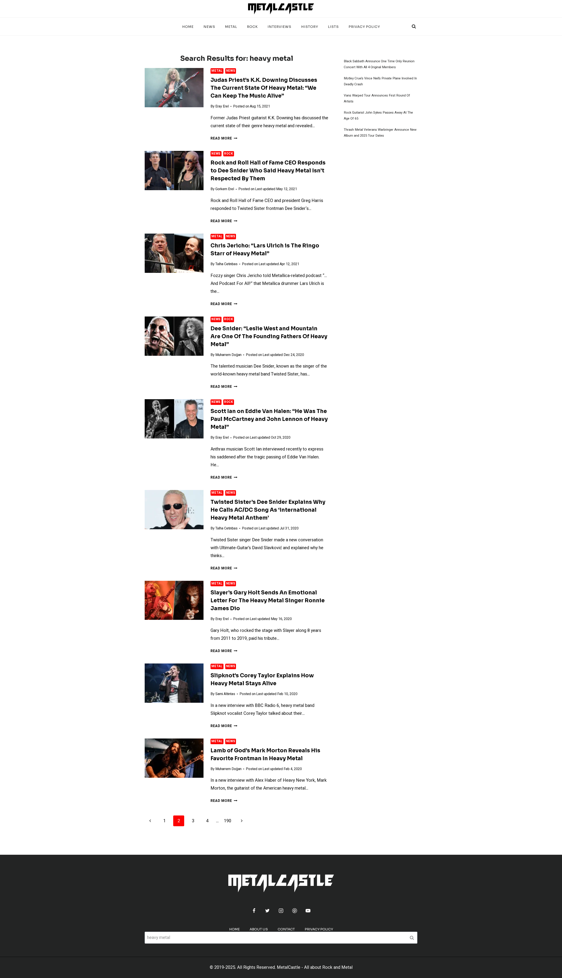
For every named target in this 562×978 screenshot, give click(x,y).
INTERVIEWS (279, 27)
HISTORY (309, 27)
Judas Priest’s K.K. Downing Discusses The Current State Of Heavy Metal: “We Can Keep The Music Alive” (264, 88)
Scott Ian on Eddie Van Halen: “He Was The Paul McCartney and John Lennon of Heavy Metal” (269, 419)
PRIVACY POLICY (364, 27)
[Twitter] (267, 910)
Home (188, 27)
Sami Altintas (225, 694)
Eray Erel (222, 106)
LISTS (333, 27)
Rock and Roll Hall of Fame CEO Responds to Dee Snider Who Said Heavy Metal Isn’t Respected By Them (268, 170)
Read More (224, 138)
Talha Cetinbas (226, 264)
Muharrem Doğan (228, 355)
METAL (231, 27)
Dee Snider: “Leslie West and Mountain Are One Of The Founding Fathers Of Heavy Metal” (269, 336)
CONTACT (286, 929)
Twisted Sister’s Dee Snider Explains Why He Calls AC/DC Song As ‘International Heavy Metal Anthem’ (268, 510)
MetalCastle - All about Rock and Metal (315, 967)
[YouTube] (308, 910)
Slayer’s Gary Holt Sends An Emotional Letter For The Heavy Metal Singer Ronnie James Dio (268, 600)
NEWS (209, 27)
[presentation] (174, 87)
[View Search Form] (413, 26)
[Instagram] (281, 910)
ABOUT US (259, 929)
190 (227, 821)
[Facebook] (254, 910)
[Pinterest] (294, 910)
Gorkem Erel (224, 189)
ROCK (252, 27)
